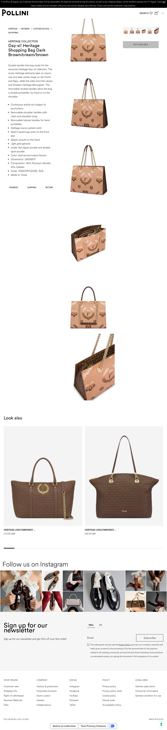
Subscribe (150, 638)
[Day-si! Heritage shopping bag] (88, 64)
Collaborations (44, 705)
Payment (13, 187)
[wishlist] (151, 13)
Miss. (91, 624)
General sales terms (145, 686)
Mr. (100, 624)
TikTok (72, 705)
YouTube (73, 695)
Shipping (31, 187)
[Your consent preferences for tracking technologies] (161, 724)
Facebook (74, 691)
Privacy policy (109, 686)
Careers (40, 700)
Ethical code (108, 700)
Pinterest (73, 700)
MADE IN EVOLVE (156, 719)
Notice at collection (64, 726)
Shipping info (10, 691)
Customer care (11, 686)
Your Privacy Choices (93, 726)
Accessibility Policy (111, 705)
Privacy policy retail (112, 691)
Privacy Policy (124, 644)
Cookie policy (109, 695)
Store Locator (43, 695)
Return (49, 187)
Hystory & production (47, 686)
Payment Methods (13, 700)
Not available (140, 44)
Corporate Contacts (47, 691)
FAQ (6, 705)
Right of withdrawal (14, 695)
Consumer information (146, 691)
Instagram (74, 686)
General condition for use (148, 695)
